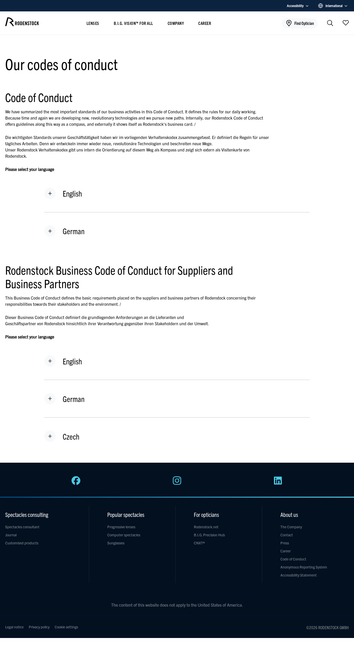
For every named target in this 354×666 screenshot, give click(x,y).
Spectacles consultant (22, 526)
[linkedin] (278, 483)
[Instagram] (177, 483)
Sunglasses (115, 542)
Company (176, 23)
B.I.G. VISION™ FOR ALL (133, 23)
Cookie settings (66, 627)
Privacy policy (39, 627)
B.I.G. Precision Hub (209, 534)
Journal (11, 534)
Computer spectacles (123, 534)
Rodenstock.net (206, 526)
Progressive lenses (121, 526)
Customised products (21, 542)
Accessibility (295, 6)
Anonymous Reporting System (303, 567)
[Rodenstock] (22, 24)
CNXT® (199, 542)
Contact (286, 534)
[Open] (346, 22)
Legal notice (14, 627)
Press (284, 542)
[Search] (330, 23)
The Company (291, 526)
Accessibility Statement (298, 575)
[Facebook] (76, 483)
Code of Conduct (293, 559)
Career (204, 23)
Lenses (93, 23)
